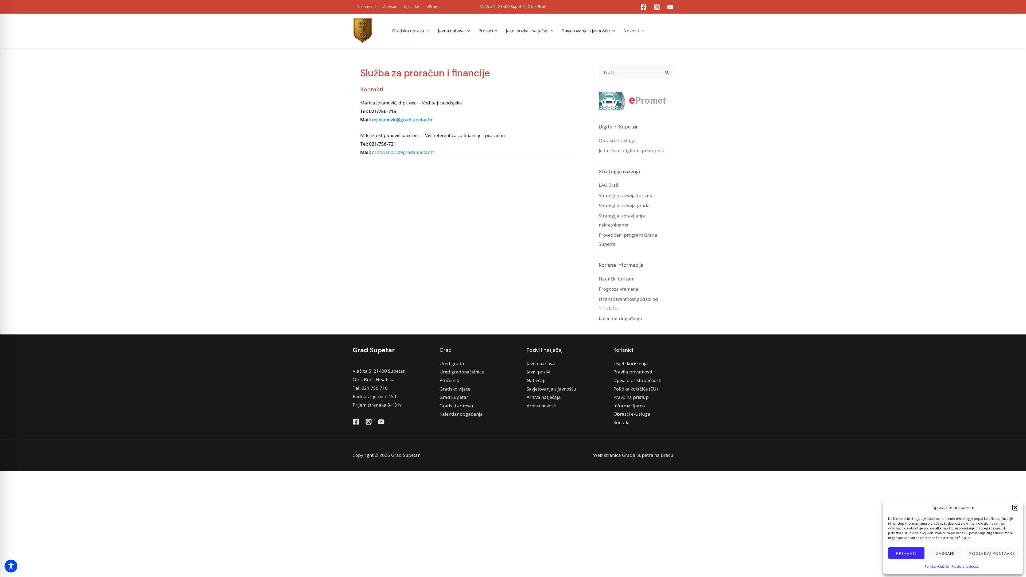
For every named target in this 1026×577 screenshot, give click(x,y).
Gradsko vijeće (455, 389)
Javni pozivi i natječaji (527, 31)
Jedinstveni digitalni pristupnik (631, 150)
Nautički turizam (617, 279)
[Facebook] (643, 7)
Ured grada (452, 363)
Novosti (631, 31)
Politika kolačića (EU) (635, 389)
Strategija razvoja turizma (626, 195)
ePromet (434, 6)
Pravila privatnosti (965, 566)
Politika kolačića (937, 566)
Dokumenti (366, 6)
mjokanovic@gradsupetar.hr (402, 119)
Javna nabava (451, 31)
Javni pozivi (538, 372)
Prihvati (906, 553)
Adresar (390, 6)
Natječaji (536, 380)
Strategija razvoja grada (624, 205)
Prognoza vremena (618, 289)
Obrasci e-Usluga (617, 140)
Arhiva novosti (542, 406)
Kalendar (411, 6)
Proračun (487, 31)
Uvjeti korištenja (630, 363)
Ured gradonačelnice (462, 372)
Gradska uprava (408, 31)
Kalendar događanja (620, 318)
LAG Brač (608, 185)
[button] (1015, 507)
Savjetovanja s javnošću (586, 31)
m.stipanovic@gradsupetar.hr (403, 152)
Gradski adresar (457, 406)
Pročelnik (449, 380)
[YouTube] (670, 7)
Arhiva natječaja (544, 397)
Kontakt (621, 422)
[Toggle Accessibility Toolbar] (11, 566)
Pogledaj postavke (992, 553)
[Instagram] (657, 7)
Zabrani (945, 553)
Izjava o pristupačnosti (637, 380)
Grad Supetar (454, 397)
